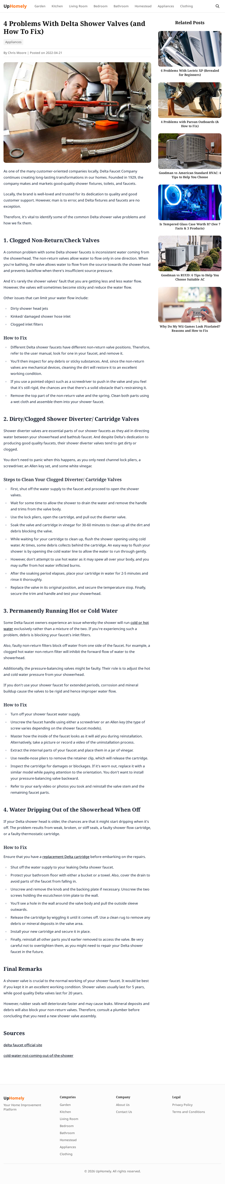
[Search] (217, 6)
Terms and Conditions (188, 1112)
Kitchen (57, 6)
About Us (123, 1105)
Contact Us (124, 1112)
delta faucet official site (23, 1045)
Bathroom (121, 6)
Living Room (78, 6)
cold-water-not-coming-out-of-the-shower (38, 1055)
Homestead (143, 6)
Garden (39, 6)
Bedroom (100, 6)
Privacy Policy (182, 1105)
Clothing (186, 6)
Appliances (166, 6)
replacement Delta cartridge (65, 856)
